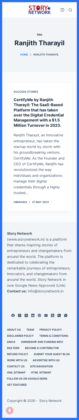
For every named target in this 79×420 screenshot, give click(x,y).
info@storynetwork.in (45, 291)
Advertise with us (46, 360)
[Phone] (59, 315)
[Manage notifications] (9, 410)
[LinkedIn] (32, 315)
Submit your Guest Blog (52, 354)
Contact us (16, 366)
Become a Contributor (42, 348)
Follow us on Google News (27, 378)
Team (30, 329)
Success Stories (26, 91)
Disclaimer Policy (20, 335)
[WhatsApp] (65, 315)
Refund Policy (17, 354)
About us (14, 329)
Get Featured (17, 384)
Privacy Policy (51, 329)
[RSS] (52, 315)
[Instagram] (19, 315)
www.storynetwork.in (25, 239)
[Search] (70, 10)
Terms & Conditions (53, 335)
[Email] (46, 315)
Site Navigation (41, 366)
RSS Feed (13, 348)
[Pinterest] (39, 315)
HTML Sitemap (41, 372)
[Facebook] (13, 315)
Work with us (17, 360)
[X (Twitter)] (26, 315)
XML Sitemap (16, 372)
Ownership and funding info (42, 342)
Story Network (19, 233)
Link (60, 285)
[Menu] (62, 10)
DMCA (11, 342)
